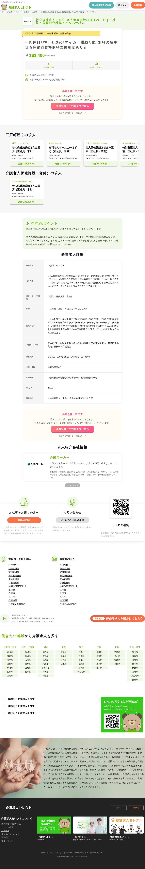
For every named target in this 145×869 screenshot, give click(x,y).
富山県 (28, 656)
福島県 (10, 676)
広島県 (99, 664)
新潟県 (28, 652)
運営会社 (5, 837)
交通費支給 (13, 582)
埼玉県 (45, 676)
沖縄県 (135, 680)
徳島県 (117, 652)
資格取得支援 (14, 575)
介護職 (11, 593)
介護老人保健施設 (16, 604)
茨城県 (45, 660)
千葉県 (45, 672)
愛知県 (63, 652)
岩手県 (10, 660)
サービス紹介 (7, 827)
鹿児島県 (135, 676)
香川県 (117, 656)
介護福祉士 (13, 565)
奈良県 (81, 668)
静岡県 (63, 660)
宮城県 (10, 664)
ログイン (118, 808)
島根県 (99, 656)
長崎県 (135, 660)
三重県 (63, 664)
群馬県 (45, 656)
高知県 (117, 664)
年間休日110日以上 (17, 586)
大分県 (135, 668)
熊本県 (135, 664)
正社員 (11, 590)
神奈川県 (45, 668)
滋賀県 (81, 664)
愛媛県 (117, 660)
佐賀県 (135, 656)
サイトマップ (7, 841)
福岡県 (135, 652)
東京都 (45, 664)
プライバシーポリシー (11, 834)
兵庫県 (81, 656)
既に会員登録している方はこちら (72, 113)
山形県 (10, 672)
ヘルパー (12, 597)
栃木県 (45, 652)
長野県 (28, 672)
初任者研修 (13, 568)
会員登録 (135, 808)
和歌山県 (81, 672)
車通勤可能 (13, 579)
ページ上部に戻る (72, 485)
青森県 (10, 656)
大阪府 (81, 652)
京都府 (81, 660)
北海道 (10, 652)
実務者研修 (13, 572)
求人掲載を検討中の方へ (12, 824)
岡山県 (99, 660)
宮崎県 (135, 672)
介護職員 (12, 600)
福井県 (28, 664)
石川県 (28, 660)
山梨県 (28, 668)
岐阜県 (63, 656)
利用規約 (5, 831)
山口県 (99, 668)
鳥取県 (99, 652)
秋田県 (10, 668)
